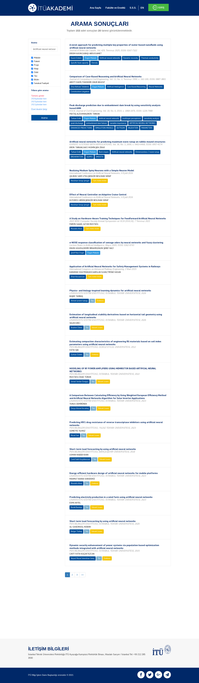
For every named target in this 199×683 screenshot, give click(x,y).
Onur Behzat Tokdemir (80, 86)
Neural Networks (156, 86)
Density (94, 63)
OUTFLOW (121, 128)
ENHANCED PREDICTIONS (81, 128)
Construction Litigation (80, 91)
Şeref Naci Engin (77, 252)
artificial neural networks (109, 118)
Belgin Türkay (76, 531)
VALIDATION (133, 128)
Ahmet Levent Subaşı (79, 300)
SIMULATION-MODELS (104, 128)
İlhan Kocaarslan (78, 276)
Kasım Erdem (76, 58)
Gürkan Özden (76, 354)
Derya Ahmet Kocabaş (80, 408)
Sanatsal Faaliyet (41, 83)
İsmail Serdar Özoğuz (79, 381)
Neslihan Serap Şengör (80, 180)
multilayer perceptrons (131, 118)
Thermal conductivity (149, 58)
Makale (37, 57)
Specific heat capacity (79, 63)
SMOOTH (99, 157)
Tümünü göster (37, 95)
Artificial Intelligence (115, 86)
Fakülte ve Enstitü (115, 8)
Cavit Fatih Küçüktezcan (80, 459)
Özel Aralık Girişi (39, 109)
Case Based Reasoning (136, 86)
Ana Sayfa (95, 8)
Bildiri (36, 79)
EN (142, 8)
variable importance (118, 123)
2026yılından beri (39, 98)
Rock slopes (104, 152)
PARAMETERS (146, 128)
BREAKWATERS (77, 157)
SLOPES (90, 157)
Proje (36, 65)
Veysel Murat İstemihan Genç (82, 558)
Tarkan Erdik (76, 118)
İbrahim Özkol (76, 327)
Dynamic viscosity (130, 58)
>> (82, 575)
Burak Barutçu (76, 507)
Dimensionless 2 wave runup (147, 152)
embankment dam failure (96, 123)
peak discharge (77, 123)
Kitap (36, 68)
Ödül (36, 72)
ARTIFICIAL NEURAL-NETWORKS (142, 123)
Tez (35, 76)
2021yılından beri (39, 104)
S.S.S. (133, 8)
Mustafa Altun (76, 228)
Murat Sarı (75, 435)
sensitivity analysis (151, 118)
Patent (37, 61)
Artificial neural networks (110, 58)
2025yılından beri (39, 101)
